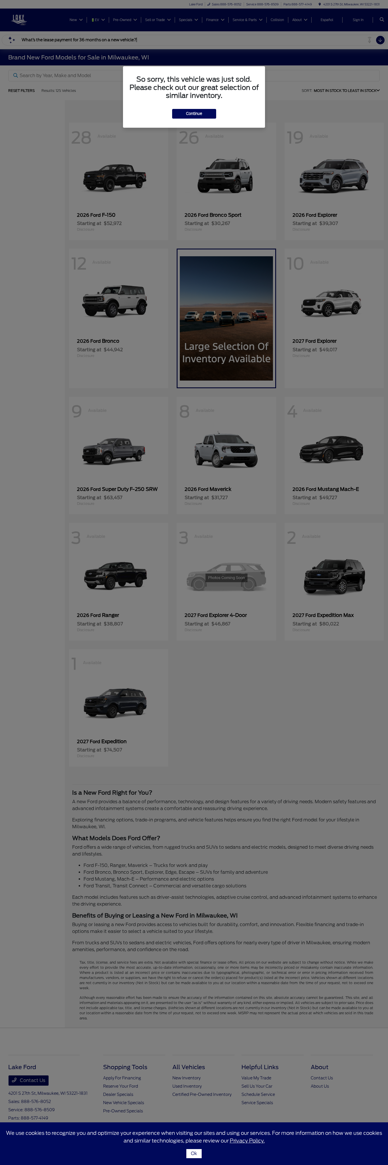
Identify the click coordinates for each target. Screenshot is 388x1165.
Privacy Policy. (247, 1141)
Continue (194, 113)
